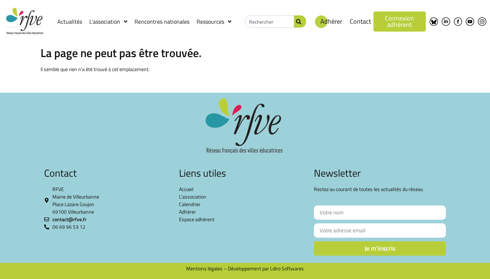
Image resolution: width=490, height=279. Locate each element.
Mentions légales (204, 268)
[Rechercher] (300, 21)
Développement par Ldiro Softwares (266, 268)
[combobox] (269, 21)
